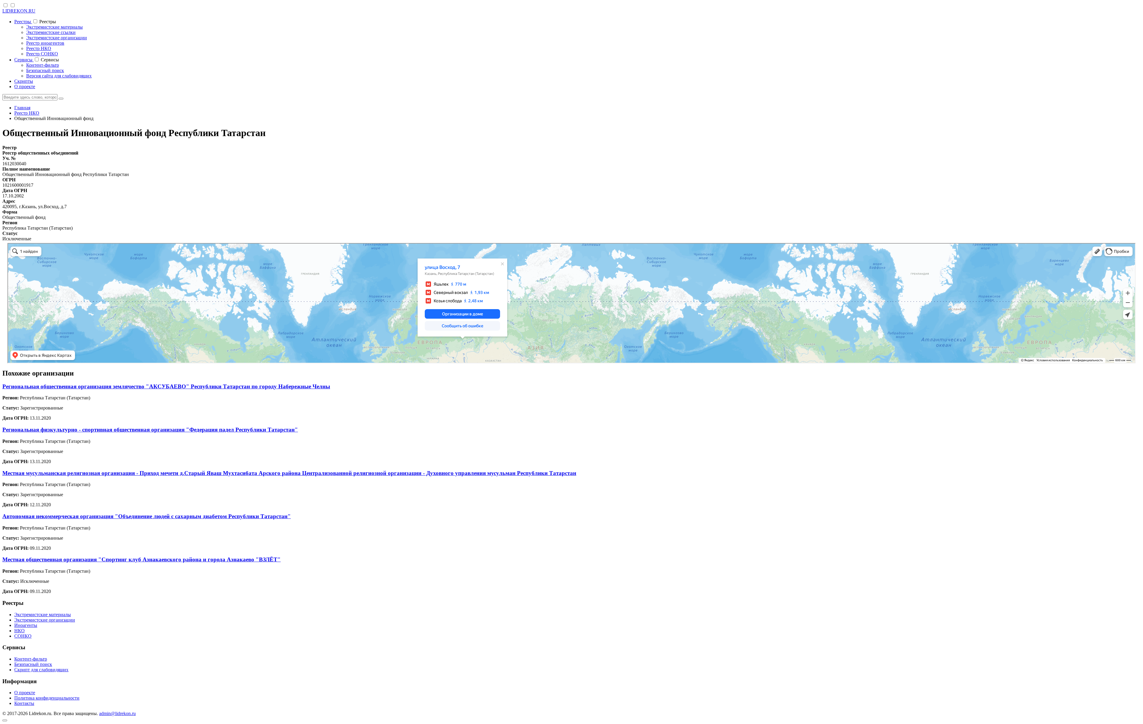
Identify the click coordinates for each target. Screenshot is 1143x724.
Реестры (23, 21)
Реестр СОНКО (42, 53)
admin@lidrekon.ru (117, 713)
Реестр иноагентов (45, 43)
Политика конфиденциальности (46, 697)
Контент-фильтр (42, 65)
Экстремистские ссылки (51, 32)
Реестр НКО (38, 48)
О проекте (24, 86)
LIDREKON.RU (18, 10)
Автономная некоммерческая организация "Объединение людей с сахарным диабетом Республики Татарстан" (146, 516)
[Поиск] (61, 98)
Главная (22, 107)
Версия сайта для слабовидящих (59, 75)
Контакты (24, 703)
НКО (19, 630)
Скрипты (23, 81)
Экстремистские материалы (54, 26)
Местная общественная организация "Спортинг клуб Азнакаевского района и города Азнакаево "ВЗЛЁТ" (141, 559)
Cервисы (24, 59)
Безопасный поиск (45, 70)
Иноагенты (25, 625)
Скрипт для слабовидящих (41, 669)
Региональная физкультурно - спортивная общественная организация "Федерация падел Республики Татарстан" (150, 429)
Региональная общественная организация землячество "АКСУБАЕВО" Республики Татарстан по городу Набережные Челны (166, 386)
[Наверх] (4, 720)
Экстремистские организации (56, 37)
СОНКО (23, 636)
